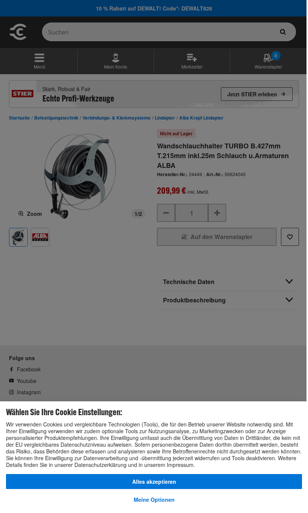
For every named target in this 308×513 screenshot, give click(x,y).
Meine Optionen (154, 499)
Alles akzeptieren (154, 481)
